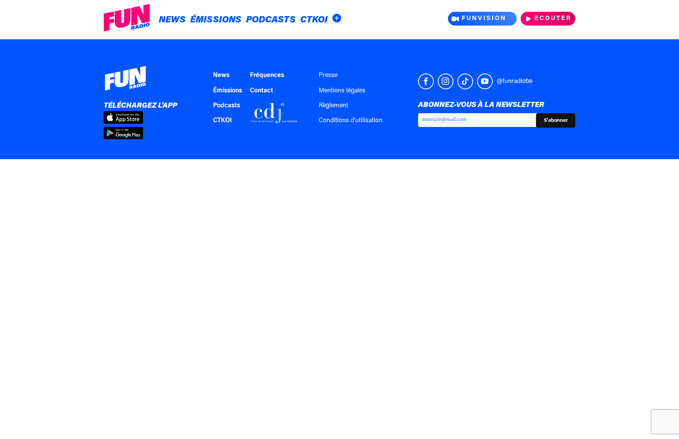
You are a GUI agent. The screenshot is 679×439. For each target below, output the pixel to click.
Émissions (215, 20)
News (172, 20)
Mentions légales (342, 91)
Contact (261, 91)
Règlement (333, 106)
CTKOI (314, 20)
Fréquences (267, 75)
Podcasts (270, 20)
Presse (328, 75)
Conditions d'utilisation (350, 121)
